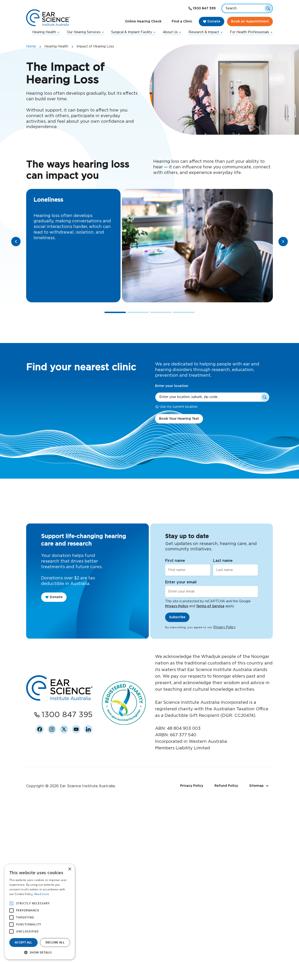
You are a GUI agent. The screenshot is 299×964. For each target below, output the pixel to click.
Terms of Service (210, 606)
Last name (223, 561)
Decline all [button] (55, 942)
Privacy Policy (176, 606)
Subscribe (177, 617)
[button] (39, 952)
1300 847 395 (204, 8)
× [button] (69, 869)
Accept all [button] (23, 942)
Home (31, 46)
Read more (41, 894)
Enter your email (180, 582)
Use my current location (179, 406)
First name (175, 561)
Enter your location (171, 386)
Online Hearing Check (143, 21)
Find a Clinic (182, 21)
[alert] (40, 911)
